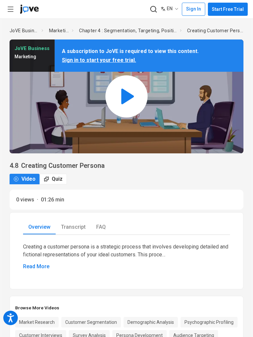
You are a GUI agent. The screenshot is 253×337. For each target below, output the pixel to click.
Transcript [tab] (73, 227)
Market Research (37, 322)
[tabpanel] (126, 256)
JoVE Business (24, 30)
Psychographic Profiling (209, 322)
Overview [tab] (39, 227)
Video (28, 179)
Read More (36, 266)
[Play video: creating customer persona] (126, 96)
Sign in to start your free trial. (99, 60)
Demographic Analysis (150, 322)
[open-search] (153, 9)
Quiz (57, 179)
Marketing (59, 30)
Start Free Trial (228, 9)
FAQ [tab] (101, 227)
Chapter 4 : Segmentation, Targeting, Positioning (128, 30)
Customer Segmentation (91, 322)
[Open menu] (10, 9)
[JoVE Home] (29, 9)
